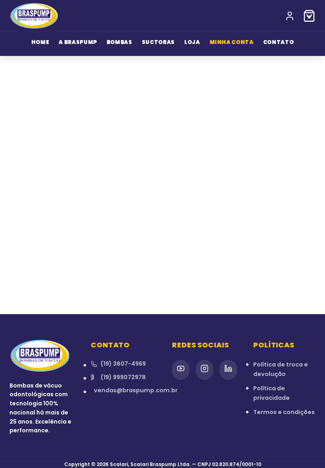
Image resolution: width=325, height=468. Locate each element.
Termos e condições (284, 412)
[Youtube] (180, 370)
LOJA (192, 42)
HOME (40, 42)
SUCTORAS (158, 42)
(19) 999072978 (123, 377)
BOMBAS (119, 42)
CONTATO (278, 42)
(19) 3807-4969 (123, 364)
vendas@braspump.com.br (123, 390)
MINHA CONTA (232, 42)
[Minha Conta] (290, 16)
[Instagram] (204, 370)
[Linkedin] (228, 370)
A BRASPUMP (78, 42)
